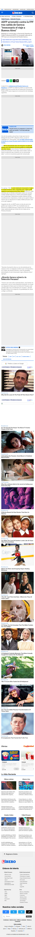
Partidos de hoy (7, 9)
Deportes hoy (7, 889)
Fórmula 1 (7, 898)
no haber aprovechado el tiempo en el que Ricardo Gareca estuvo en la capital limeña (17, 141)
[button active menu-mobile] (2, 13)
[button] (33, 13)
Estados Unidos (24, 902)
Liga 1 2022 (18, 356)
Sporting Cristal (30, 9)
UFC (6, 891)
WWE (6, 893)
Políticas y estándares (21, 920)
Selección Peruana (15, 19)
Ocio (20, 889)
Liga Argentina (23, 881)
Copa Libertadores (24, 874)
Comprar (16, 768)
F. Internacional (28, 16)
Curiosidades (23, 898)
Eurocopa (22, 879)
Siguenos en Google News (17, 80)
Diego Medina (7, 45)
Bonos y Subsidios (24, 891)
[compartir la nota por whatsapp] (11, 80)
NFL (6, 900)
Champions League (25, 876)
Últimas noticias (5, 16)
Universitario (16, 9)
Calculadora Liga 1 (9, 881)
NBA (6, 895)
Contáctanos (6, 920)
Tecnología (22, 900)
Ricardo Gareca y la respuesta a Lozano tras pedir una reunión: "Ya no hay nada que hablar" (20, 130)
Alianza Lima (22, 9)
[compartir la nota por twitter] (14, 80)
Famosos (22, 895)
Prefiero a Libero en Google (16, 363)
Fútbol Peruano (16, 16)
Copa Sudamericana (25, 878)
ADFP (11, 356)
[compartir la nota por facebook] (7, 80)
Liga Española (23, 883)
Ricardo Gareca (26, 356)
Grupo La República (8, 926)
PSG (21, 885)
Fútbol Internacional (24, 872)
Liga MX (22, 886)
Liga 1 (6, 879)
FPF (14, 356)
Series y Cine (23, 897)
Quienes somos (13, 920)
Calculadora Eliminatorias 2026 (9, 884)
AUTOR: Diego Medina (12, 347)
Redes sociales (24, 893)
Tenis (6, 897)
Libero (23, 926)
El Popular (18, 926)
